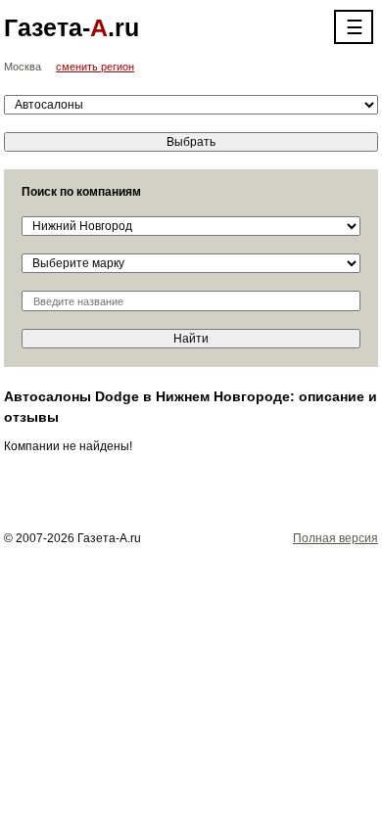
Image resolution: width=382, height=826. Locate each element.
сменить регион (95, 66)
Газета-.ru (71, 27)
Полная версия (335, 538)
